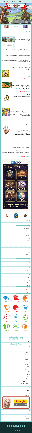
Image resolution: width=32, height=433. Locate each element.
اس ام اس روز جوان (27, 230)
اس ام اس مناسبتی (11, 1)
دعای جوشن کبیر (27, 270)
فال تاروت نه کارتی (27, 362)
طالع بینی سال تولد (27, 341)
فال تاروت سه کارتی (27, 355)
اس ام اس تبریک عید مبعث (26, 228)
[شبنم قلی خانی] (6, 26)
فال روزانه (20, 1)
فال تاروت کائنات (27, 352)
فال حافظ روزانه (17, 88)
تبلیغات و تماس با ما (5, 1)
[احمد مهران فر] (25, 26)
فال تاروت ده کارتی (27, 364)
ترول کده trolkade (25, 29)
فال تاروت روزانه (27, 349)
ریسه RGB (28, 287)
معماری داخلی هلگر (27, 378)
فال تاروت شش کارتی (26, 361)
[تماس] (16, 426)
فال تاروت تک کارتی (27, 354)
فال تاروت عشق (27, 366)
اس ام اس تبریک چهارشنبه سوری (25, 233)
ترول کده (16, 16)
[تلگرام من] (22, 426)
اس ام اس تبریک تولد (27, 226)
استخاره (29, 76)
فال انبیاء (28, 245)
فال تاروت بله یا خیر (27, 369)
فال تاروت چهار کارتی (27, 357)
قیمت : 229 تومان (16, 344)
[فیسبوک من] (20, 426)
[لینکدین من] (7, 426)
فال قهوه (28, 251)
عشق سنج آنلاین (27, 282)
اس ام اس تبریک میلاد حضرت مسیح (25, 235)
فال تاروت (23, 1)
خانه (29, 1)
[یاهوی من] (25, 426)
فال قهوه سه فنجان (27, 252)
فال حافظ (27, 1)
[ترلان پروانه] (16, 26)
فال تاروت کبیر (27, 350)
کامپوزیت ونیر (27, 376)
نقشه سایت (13, 430)
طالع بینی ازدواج (25, 101)
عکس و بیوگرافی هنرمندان (26, 420)
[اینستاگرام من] (18, 426)
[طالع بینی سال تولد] (16, 338)
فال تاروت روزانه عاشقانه (26, 367)
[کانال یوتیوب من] (9, 426)
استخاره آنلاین (16, 1)
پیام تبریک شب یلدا (27, 395)
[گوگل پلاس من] (11, 426)
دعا (28, 272)
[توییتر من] (14, 426)
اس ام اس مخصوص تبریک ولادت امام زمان (24, 231)
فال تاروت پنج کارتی (27, 359)
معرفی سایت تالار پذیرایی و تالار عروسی (25, 383)
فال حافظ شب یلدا (27, 393)
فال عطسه (28, 413)
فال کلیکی (28, 277)
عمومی (25, 220)
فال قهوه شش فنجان (27, 254)
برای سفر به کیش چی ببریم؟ (26, 380)
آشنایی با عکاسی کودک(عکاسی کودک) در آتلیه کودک (23, 381)
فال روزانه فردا (27, 418)
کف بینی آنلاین (27, 137)
